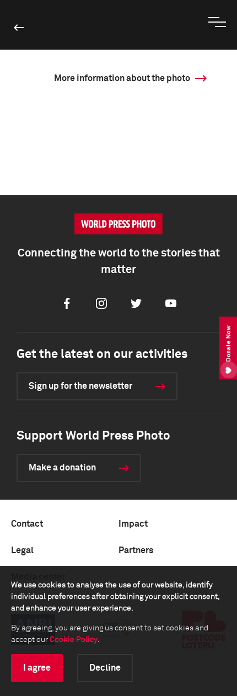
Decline (105, 667)
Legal (22, 550)
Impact (133, 524)
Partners (135, 550)
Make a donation (62, 467)
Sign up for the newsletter (80, 386)
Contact (27, 524)
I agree (37, 667)
